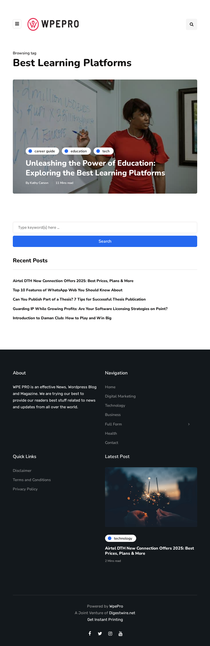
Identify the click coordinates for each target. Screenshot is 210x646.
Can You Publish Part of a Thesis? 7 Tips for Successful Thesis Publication (79, 299)
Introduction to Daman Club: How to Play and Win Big (62, 318)
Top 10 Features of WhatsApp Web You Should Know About (68, 290)
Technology (115, 405)
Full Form (113, 424)
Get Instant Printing (105, 619)
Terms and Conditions (32, 479)
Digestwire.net (122, 613)
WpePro (116, 606)
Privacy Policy (25, 489)
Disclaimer (22, 470)
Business (113, 414)
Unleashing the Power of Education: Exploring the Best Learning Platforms (95, 168)
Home (110, 387)
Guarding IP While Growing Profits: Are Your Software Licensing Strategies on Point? (90, 308)
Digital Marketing (120, 396)
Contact (111, 442)
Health (111, 433)
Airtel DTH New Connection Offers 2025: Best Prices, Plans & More (73, 280)
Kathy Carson (39, 183)
